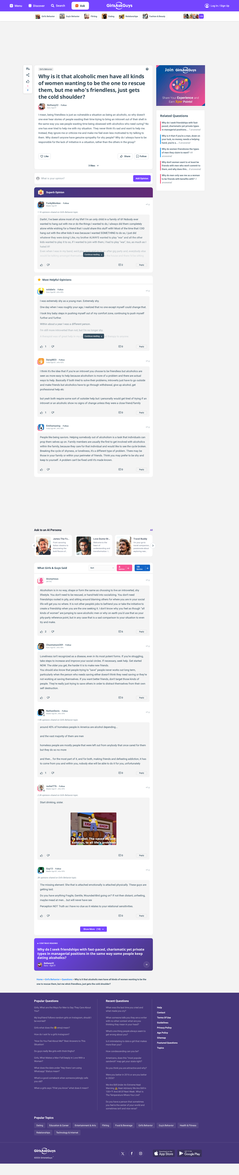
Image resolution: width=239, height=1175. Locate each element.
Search (60, 5)
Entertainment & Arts (85, 1125)
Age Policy (162, 1032)
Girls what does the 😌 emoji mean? (52, 1027)
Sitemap (161, 1037)
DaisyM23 (51, 359)
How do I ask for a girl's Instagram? (51, 1034)
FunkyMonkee (53, 203)
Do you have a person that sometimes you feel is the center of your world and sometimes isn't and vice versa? (125, 1105)
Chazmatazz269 (54, 645)
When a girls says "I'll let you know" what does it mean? (61, 1088)
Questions (67, 979)
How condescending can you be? (122, 1051)
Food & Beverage (123, 1125)
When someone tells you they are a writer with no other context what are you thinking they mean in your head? (126, 1021)
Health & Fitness (188, 1125)
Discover (39, 5)
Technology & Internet (67, 1132)
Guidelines (162, 1022)
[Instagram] (140, 1153)
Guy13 (49, 868)
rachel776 (51, 786)
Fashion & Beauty (157, 16)
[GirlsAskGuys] (44, 1153)
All (151, 530)
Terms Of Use (164, 1017)
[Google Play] (190, 1153)
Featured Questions (167, 1042)
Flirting (94, 16)
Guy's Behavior (73, 16)
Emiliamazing (53, 425)
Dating (111, 16)
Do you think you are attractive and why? (126, 1068)
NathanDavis (53, 711)
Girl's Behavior (48, 16)
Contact (161, 1012)
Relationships (132, 16)
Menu (18, 5)
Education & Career (59, 1125)
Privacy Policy (164, 1027)
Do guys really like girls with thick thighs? (54, 1051)
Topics (160, 1048)
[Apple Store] (165, 1153)
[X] (123, 1153)
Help (159, 1007)
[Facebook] (131, 1153)
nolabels (50, 289)
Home (40, 979)
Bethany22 (52, 105)
